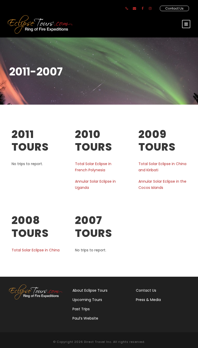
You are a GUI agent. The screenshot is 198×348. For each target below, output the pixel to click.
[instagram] (150, 8)
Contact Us (174, 8)
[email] (134, 8)
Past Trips (81, 309)
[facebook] (142, 8)
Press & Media (148, 299)
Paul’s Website (85, 318)
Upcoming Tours (87, 299)
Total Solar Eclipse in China (36, 250)
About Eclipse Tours (90, 290)
